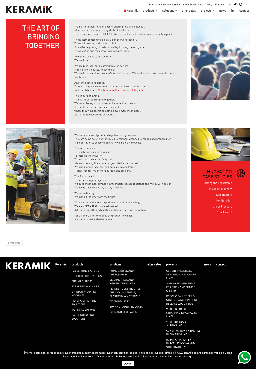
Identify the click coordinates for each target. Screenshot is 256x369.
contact (244, 10)
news (222, 10)
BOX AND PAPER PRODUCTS (126, 306)
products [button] (149, 10)
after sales (189, 10)
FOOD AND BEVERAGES (123, 311)
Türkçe (209, 4)
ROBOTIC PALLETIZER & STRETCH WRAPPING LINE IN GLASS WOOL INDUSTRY (182, 300)
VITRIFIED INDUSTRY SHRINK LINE (178, 323)
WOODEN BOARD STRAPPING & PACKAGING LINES (182, 312)
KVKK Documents (193, 4)
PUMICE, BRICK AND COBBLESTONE (121, 272)
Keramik (132, 10)
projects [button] (206, 10)
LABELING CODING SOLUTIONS (83, 316)
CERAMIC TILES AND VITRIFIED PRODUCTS (122, 281)
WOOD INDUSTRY (119, 301)
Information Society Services (164, 4)
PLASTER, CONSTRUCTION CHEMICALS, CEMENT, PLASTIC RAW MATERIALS (125, 292)
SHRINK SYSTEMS (82, 281)
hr (232, 10)
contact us (14, 242)
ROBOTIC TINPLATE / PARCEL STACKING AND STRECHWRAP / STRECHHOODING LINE (180, 345)
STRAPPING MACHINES (85, 286)
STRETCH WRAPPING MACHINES (84, 293)
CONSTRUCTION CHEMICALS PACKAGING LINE (183, 332)
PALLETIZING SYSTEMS (85, 270)
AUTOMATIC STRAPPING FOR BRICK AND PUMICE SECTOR (180, 287)
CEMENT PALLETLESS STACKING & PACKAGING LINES (181, 274)
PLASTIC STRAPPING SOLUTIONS (84, 302)
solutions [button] (168, 10)
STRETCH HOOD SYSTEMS (87, 275)
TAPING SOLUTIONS (83, 309)
